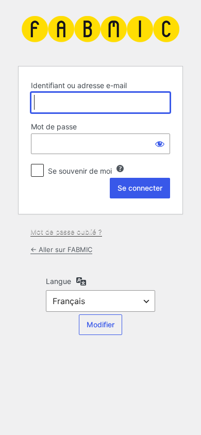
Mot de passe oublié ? (66, 231)
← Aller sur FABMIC (61, 249)
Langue (58, 281)
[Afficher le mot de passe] (159, 143)
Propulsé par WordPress (100, 32)
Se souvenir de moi (80, 170)
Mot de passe (54, 126)
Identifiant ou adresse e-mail (79, 85)
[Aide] (120, 168)
